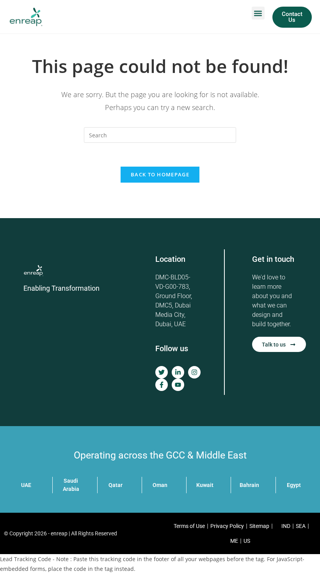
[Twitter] (161, 372)
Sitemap (259, 526)
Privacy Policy (227, 526)
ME (234, 541)
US (247, 541)
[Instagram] (194, 372)
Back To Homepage (160, 174)
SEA (301, 526)
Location (170, 259)
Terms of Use (189, 526)
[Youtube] (178, 385)
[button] (258, 13)
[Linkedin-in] (178, 372)
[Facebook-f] (161, 385)
